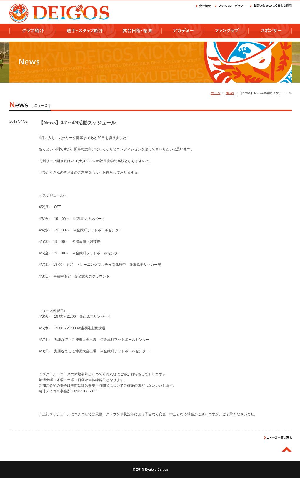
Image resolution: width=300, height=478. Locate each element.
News (230, 93)
